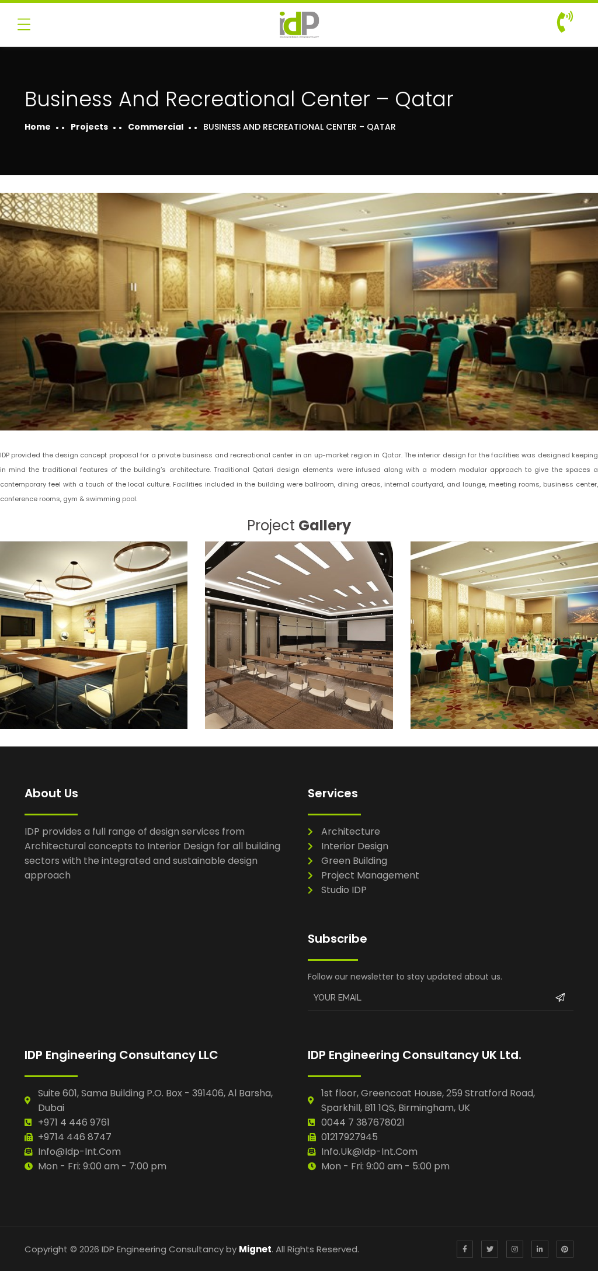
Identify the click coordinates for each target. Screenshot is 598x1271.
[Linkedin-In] (539, 1249)
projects (89, 127)
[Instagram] (514, 1249)
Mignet (255, 1249)
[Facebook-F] (465, 1249)
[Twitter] (489, 1249)
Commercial (155, 127)
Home (38, 127)
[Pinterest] (565, 1249)
